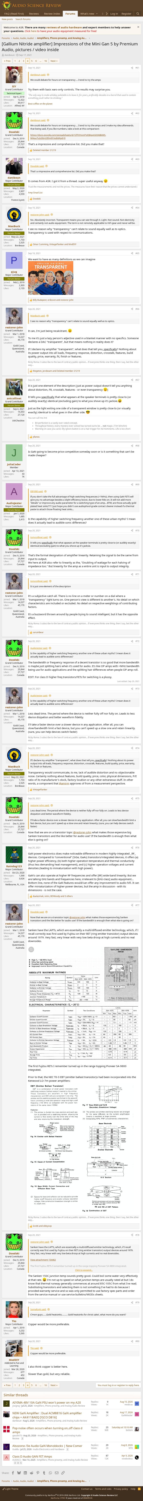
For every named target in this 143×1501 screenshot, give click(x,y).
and (42, 1226)
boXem (129, 1430)
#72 (137, 641)
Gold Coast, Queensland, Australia (18, 348)
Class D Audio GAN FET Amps (32, 1456)
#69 (137, 484)
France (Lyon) (17, 199)
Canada (20, 147)
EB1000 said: (36, 491)
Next (53, 60)
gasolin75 (17, 1435)
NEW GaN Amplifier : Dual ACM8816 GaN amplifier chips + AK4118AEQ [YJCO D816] (47, 1415)
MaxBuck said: (37, 315)
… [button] (40, 60)
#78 (137, 1234)
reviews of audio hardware (64, 27)
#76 (137, 847)
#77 (137, 905)
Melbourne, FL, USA (14, 884)
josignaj (16, 1405)
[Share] (132, 68)
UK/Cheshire (18, 420)
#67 (137, 379)
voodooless (127, 1458)
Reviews (34, 13)
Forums (70, 13)
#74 (137, 748)
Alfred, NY (19, 105)
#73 (137, 688)
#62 (137, 113)
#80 (137, 1341)
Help (133, 1488)
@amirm (64, 783)
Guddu (15, 1449)
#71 (137, 574)
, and (54, 244)
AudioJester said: (39, 648)
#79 (137, 1302)
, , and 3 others (53, 896)
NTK (131, 1448)
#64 (137, 207)
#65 (137, 253)
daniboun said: (38, 74)
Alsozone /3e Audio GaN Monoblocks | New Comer (47, 1446)
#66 (137, 309)
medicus (129, 1404)
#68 (137, 445)
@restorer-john (82, 832)
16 (45, 60)
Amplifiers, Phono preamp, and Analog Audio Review (59, 1405)
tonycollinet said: (39, 537)
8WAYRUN (87, 1498)
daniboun (10, 55)
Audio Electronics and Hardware (48, 1449)
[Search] (137, 14)
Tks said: (34, 1348)
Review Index (52, 13)
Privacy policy (121, 1488)
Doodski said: (37, 166)
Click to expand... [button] (84, 1270)
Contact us (86, 1488)
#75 (137, 798)
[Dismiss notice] (137, 27)
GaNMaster (127, 1415)
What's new (87, 13)
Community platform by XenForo (53, 1495)
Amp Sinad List (35, 192)
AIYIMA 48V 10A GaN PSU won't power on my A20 (46, 1402)
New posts (7, 19)
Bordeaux (19, 245)
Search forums (23, 19)
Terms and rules (103, 1488)
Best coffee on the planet (40, 103)
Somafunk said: (38, 1309)
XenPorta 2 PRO (58, 1498)
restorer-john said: (39, 214)
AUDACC (16, 1459)
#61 (137, 67)
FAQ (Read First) (14, 13)
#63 (137, 159)
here (34, 31)
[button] (97, 14)
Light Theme (11, 1488)
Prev (8, 60)
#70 (137, 530)
